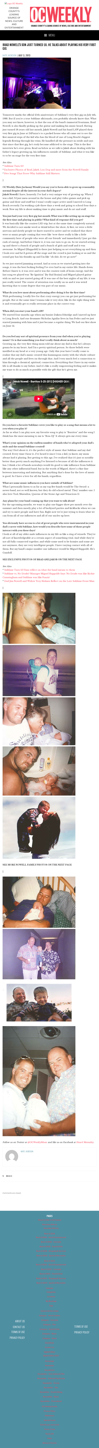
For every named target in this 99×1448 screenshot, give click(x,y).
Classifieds (49, 1343)
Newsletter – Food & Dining (51, 1392)
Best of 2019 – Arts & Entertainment (51, 1264)
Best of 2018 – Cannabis (51, 1242)
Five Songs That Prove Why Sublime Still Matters (32, 173)
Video (49, 1438)
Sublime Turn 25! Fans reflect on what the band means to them (39, 570)
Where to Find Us (49, 1443)
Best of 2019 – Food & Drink (51, 1274)
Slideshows (49, 1415)
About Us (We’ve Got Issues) (49, 1220)
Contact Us (19, 1327)
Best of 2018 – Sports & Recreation (51, 1255)
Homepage (49, 1361)
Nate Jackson (9, 55)
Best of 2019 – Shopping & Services (51, 1278)
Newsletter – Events (51, 1383)
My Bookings (51, 1301)
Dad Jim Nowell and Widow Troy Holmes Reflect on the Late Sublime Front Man (49, 581)
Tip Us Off (49, 1434)
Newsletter (49, 1365)
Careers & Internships (50, 1311)
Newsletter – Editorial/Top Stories (51, 1378)
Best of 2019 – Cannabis (51, 1269)
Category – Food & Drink (50, 1329)
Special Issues (49, 1420)
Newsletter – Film (51, 1387)
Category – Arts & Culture (49, 1315)
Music (9, 1176)
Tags (51, 1305)
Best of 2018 (49, 1233)
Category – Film (49, 1324)
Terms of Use (18, 1332)
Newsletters (49, 1370)
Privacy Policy (17, 1338)
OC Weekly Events (49, 1406)
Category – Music (49, 1334)
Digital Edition (49, 1352)
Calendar (49, 1288)
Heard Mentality (84, 1142)
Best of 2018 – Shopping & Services (51, 1251)
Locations (51, 1296)
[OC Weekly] (14, 3)
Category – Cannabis (49, 1320)
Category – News (49, 1338)
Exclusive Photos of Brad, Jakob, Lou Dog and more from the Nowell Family (46, 169)
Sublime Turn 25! (14, 166)
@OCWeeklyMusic (37, 1142)
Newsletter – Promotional (51, 1401)
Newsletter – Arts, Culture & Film (51, 1374)
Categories (51, 1292)
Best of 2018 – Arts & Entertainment (51, 1237)
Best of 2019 (49, 1261)
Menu (52, 35)
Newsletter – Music (51, 1397)
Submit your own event (49, 1425)
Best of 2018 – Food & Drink (51, 1246)
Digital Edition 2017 (51, 1356)
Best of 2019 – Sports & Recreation (51, 1283)
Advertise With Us (49, 1224)
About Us (20, 1321)
